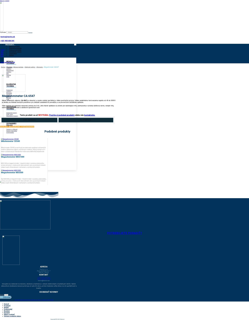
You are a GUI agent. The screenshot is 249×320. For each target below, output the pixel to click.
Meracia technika (18, 67)
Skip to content (4, 1)
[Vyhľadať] (30, 32)
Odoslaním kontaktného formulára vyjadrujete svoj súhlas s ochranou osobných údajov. (34, 299)
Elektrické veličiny (30, 67)
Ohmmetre (39, 67)
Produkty (9, 67)
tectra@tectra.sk (7, 37)
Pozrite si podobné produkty (62, 115)
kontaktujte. (89, 115)
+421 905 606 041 (7, 41)
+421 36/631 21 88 (44, 279)
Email (2, 295)
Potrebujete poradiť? (124, 233)
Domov (3, 67)
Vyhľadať (3, 32)
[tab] (29, 120)
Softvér (11, 55)
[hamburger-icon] (75, 44)
